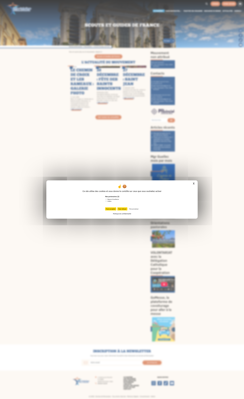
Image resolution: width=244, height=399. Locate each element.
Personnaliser (134, 209)
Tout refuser (122, 209)
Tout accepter (110, 209)
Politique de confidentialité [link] (122, 214)
